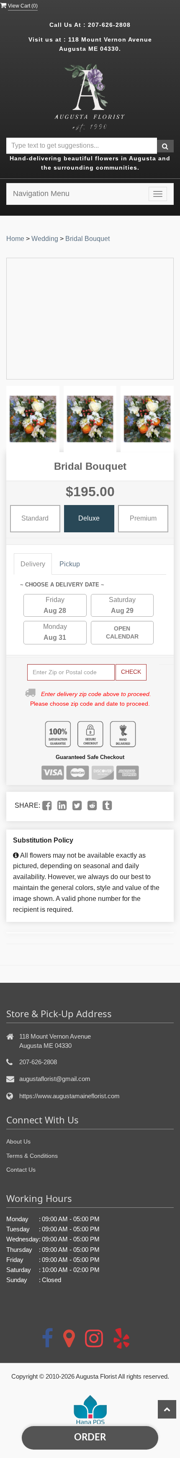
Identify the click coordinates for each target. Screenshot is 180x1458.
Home (15, 238)
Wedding (44, 238)
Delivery (33, 564)
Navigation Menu (41, 193)
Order (90, 1437)
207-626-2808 (109, 24)
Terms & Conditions (32, 1155)
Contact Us (21, 1169)
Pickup (69, 564)
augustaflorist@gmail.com (54, 1078)
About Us (18, 1141)
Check (131, 671)
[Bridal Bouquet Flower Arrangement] (32, 419)
